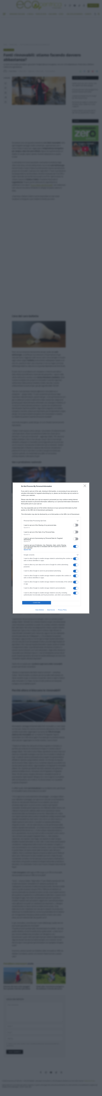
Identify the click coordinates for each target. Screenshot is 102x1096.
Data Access (51, 610)
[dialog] (51, 548)
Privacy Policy (62, 610)
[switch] (75, 525)
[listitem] (51, 521)
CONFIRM (36, 602)
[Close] (85, 486)
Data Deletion (39, 610)
